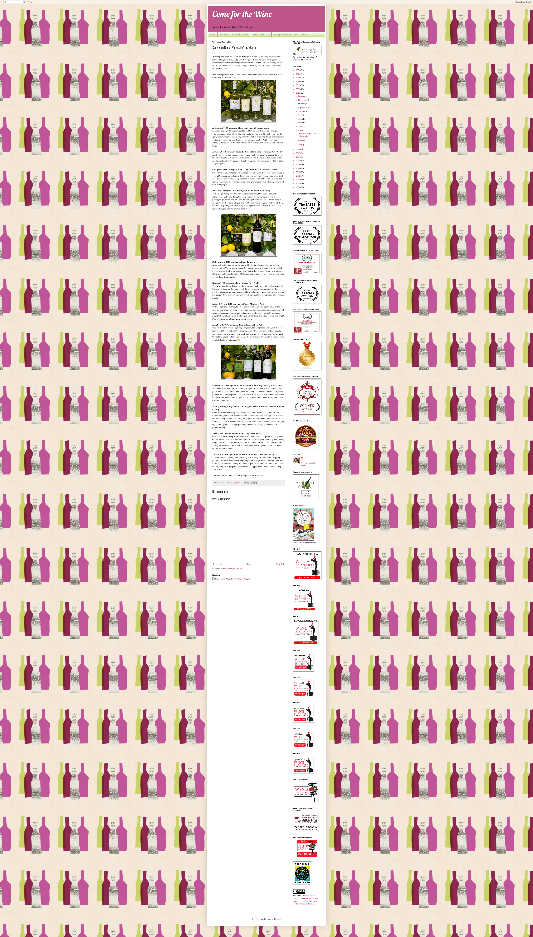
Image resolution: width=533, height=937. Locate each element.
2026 (298, 70)
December (302, 96)
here (262, 475)
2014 (298, 168)
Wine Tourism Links (261, 34)
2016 (298, 160)
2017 (298, 157)
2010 (298, 183)
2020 (298, 92)
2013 (298, 172)
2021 (298, 89)
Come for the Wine (242, 14)
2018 (298, 153)
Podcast (304, 34)
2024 (298, 77)
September (302, 107)
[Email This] (245, 482)
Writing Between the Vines (285, 34)
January (301, 144)
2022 (298, 85)
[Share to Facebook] (253, 482)
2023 (298, 81)
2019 (298, 149)
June (300, 119)
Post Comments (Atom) (232, 568)
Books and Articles (240, 34)
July (300, 115)
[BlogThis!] (248, 482)
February (302, 140)
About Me (224, 34)
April (300, 126)
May (300, 122)
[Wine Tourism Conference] (307, 856)
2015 (298, 164)
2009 (298, 187)
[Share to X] (251, 482)
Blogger (277, 919)
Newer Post (217, 564)
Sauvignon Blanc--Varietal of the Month (309, 134)
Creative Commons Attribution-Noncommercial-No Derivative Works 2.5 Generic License (305, 901)
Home (212, 34)
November (302, 100)
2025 (298, 74)
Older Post (280, 564)
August (301, 111)
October (301, 103)
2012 (298, 175)
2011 (298, 179)
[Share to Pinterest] (256, 482)
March (301, 130)
